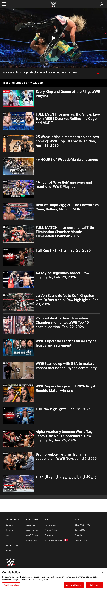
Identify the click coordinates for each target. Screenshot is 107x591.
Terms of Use (50, 525)
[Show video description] (98, 73)
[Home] (53, 4)
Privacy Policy (51, 530)
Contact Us (80, 530)
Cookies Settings (11, 585)
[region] (53, 579)
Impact (9, 535)
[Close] (102, 572)
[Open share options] (104, 73)
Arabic (8, 550)
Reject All (94, 585)
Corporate (10, 525)
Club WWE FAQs (82, 525)
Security (78, 535)
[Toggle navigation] (4, 4)
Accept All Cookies (73, 585)
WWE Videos (32, 530)
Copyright (49, 535)
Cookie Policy (81, 540)
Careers (9, 530)
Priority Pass (31, 540)
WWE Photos (32, 535)
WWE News (31, 525)
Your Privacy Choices (54, 540)
